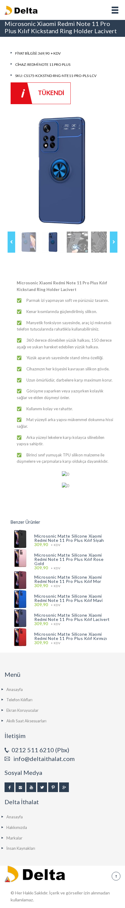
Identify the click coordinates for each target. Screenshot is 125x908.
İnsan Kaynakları (20, 848)
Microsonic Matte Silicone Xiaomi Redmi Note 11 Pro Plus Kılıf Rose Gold (68, 559)
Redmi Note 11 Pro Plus (48, 64)
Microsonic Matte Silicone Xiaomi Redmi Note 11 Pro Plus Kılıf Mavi (68, 598)
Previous (11, 242)
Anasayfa (14, 689)
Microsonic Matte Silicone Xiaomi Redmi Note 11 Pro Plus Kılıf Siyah (69, 538)
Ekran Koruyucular (22, 710)
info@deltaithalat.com (44, 758)
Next (113, 242)
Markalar (14, 838)
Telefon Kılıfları (19, 699)
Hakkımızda (16, 827)
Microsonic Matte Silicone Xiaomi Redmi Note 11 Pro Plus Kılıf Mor (68, 579)
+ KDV (47, 544)
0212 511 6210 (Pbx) (40, 749)
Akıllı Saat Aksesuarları (26, 720)
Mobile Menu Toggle (115, 10)
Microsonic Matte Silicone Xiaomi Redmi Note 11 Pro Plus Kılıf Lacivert (72, 617)
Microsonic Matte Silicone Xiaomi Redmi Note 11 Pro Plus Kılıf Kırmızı (70, 636)
